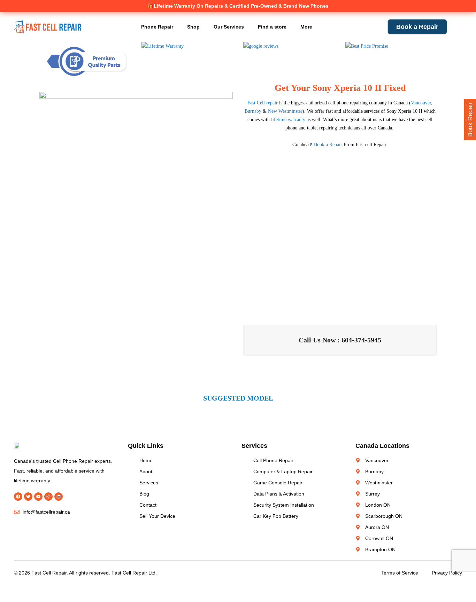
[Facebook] (18, 496)
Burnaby (253, 111)
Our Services (229, 27)
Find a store (272, 27)
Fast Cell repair (262, 102)
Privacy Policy (447, 573)
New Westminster (285, 111)
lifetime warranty (288, 119)
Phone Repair (157, 27)
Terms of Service (399, 573)
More (306, 27)
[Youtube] (38, 496)
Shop (193, 27)
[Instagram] (48, 496)
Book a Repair (328, 144)
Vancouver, (421, 102)
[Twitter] (28, 496)
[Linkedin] (58, 496)
